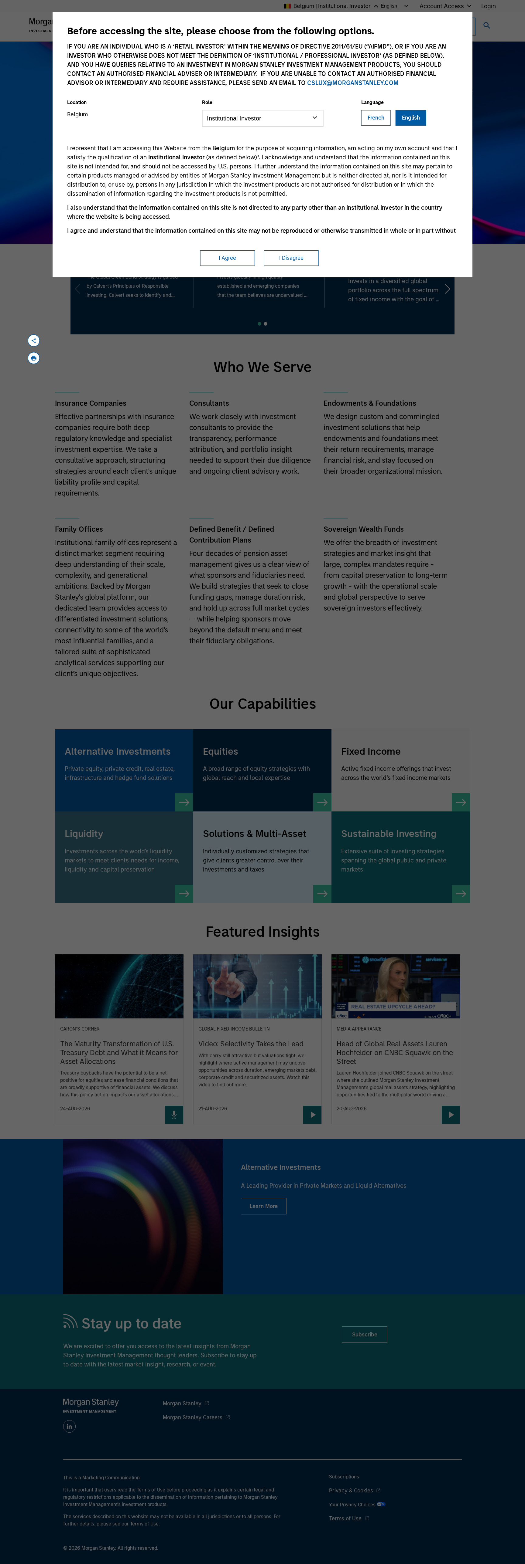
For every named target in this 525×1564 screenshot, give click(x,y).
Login (488, 6)
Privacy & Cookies (351, 1490)
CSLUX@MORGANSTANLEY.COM (353, 82)
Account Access (442, 6)
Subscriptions (344, 1477)
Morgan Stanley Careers (192, 1417)
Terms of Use (345, 1518)
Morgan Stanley (182, 1403)
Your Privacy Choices (353, 1505)
